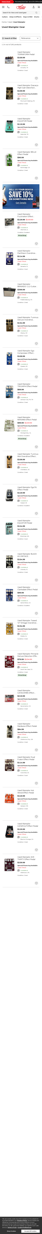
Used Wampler (19, 22)
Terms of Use (12, 1227)
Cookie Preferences (24, 1227)
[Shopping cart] (38, 7)
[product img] (9, 60)
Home (4, 22)
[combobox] (30, 38)
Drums (36, 17)
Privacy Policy (22, 1220)
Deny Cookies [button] (11, 1231)
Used (10, 22)
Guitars (5, 17)
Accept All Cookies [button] (30, 1231)
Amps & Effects (15, 17)
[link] (27, 53)
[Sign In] (33, 7)
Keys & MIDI (27, 17)
